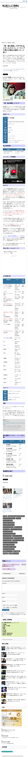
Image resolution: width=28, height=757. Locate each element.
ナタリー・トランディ (8, 538)
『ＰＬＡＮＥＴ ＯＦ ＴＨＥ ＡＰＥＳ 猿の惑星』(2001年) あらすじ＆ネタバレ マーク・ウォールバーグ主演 (7, 498)
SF (21, 69)
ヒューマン (7, 70)
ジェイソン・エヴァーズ (16, 529)
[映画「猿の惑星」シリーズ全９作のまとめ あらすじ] (17, 491)
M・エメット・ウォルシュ (9, 518)
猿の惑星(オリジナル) (13, 553)
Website (4, 601)
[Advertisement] (14, 26)
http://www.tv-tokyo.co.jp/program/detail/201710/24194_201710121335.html (14, 423)
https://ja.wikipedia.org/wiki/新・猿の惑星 (12, 426)
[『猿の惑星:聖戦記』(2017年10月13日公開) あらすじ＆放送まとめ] (7, 505)
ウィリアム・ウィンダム (8, 522)
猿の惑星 (5, 553)
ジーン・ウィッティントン (9, 533)
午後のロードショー (7, 551)
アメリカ (18, 518)
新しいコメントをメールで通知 (10, 605)
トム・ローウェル (7, 535)
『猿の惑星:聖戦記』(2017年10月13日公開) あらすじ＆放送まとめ (7, 510)
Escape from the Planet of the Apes (16, 516)
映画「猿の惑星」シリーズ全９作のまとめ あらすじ (17, 496)
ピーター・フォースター (18, 540)
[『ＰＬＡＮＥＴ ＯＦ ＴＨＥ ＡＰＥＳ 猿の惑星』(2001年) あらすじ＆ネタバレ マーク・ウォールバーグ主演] (7, 491)
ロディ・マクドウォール (8, 549)
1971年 (5, 516)
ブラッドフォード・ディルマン (10, 542)
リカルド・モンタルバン (8, 544)
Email (3, 597)
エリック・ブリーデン (8, 527)
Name (3, 593)
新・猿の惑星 (17, 551)
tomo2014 (17, 69)
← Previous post (6, 573)
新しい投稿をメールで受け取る (10, 607)
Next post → (22, 573)
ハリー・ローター (7, 540)
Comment (4, 583)
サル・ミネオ (6, 529)
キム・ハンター (18, 527)
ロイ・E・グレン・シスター (9, 546)
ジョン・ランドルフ (7, 531)
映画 (11, 70)
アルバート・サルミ (7, 520)
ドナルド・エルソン (17, 535)
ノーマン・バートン (19, 538)
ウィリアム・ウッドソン (8, 525)
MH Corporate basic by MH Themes (16, 756)
